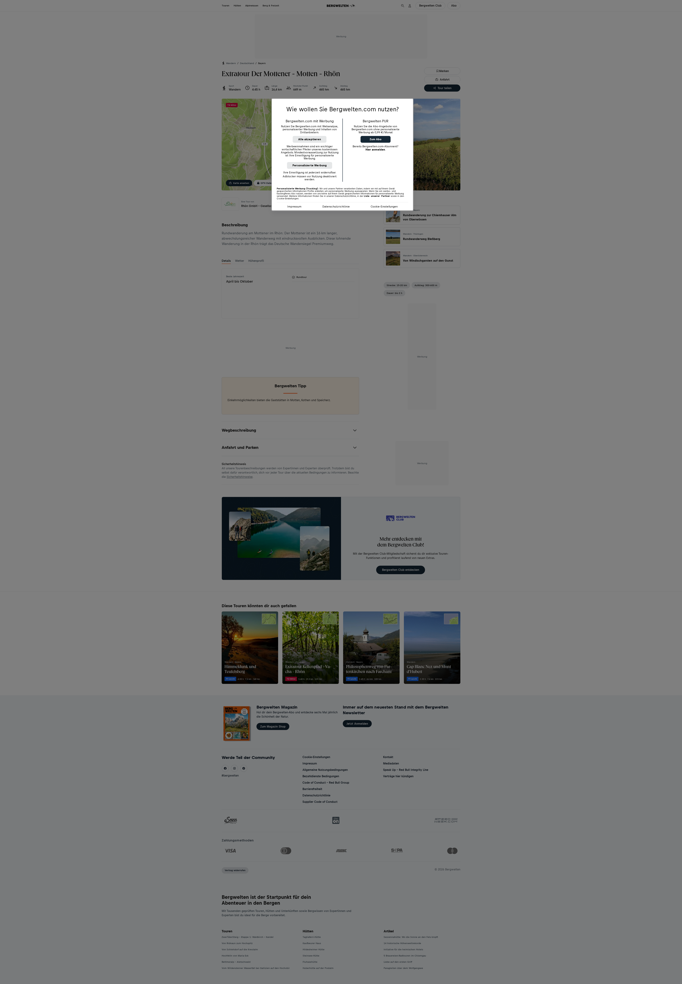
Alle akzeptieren (309, 139)
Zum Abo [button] (375, 139)
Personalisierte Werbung (310, 165)
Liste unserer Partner (377, 196)
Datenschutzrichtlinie (336, 206)
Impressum (294, 206)
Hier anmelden (375, 149)
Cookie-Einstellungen (384, 206)
